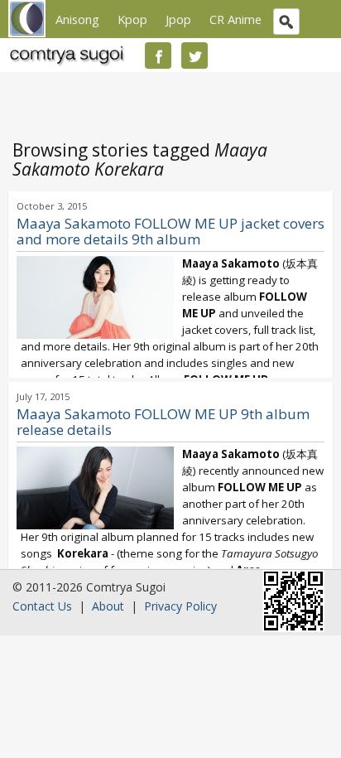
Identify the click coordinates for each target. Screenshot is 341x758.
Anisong (77, 19)
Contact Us (42, 606)
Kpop (132, 19)
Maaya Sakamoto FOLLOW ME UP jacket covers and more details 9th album (170, 231)
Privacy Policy (180, 606)
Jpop (178, 19)
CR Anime (235, 19)
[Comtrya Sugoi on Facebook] (158, 55)
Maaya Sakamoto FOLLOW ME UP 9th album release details (163, 421)
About (108, 606)
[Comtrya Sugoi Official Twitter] (194, 55)
